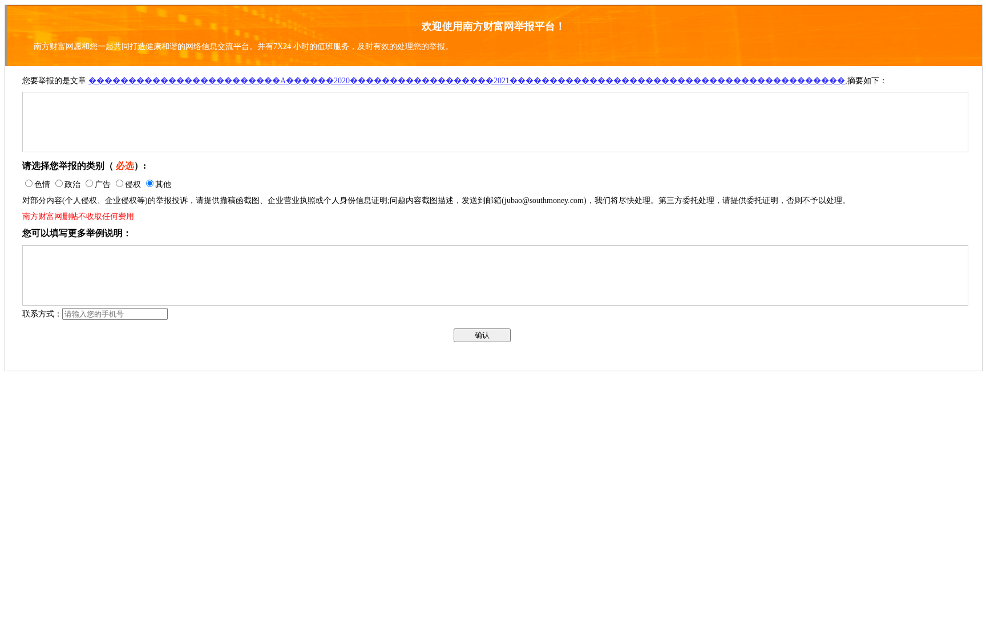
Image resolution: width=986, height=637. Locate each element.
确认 (482, 335)
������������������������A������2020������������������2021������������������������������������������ (466, 80)
